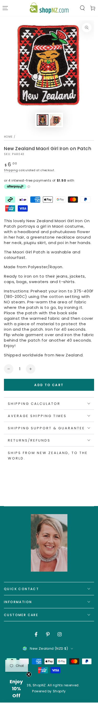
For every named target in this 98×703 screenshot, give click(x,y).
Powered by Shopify (49, 691)
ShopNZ (39, 685)
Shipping (11, 170)
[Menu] (5, 8)
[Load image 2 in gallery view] (55, 120)
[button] (82, 8)
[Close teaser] (28, 674)
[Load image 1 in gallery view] (42, 120)
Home (8, 137)
